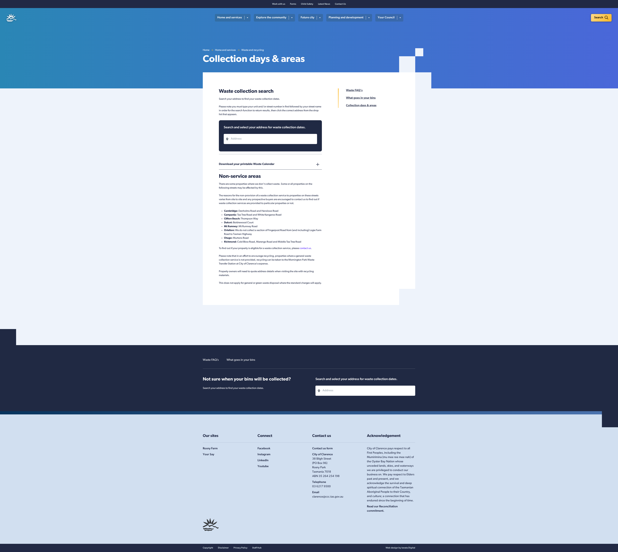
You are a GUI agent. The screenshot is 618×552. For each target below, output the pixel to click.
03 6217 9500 (321, 486)
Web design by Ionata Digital (400, 548)
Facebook (264, 448)
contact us (305, 248)
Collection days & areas (361, 105)
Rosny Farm (210, 448)
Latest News (324, 4)
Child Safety (307, 4)
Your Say (208, 454)
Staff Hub (257, 548)
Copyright (208, 548)
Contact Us (340, 4)
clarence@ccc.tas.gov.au (327, 496)
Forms (293, 4)
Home (206, 50)
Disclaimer (223, 548)
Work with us (278, 4)
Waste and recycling (252, 50)
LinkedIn (263, 460)
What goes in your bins (361, 98)
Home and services (225, 50)
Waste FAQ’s (354, 90)
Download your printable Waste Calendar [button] (246, 164)
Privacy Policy (240, 548)
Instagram (264, 454)
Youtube (263, 466)
